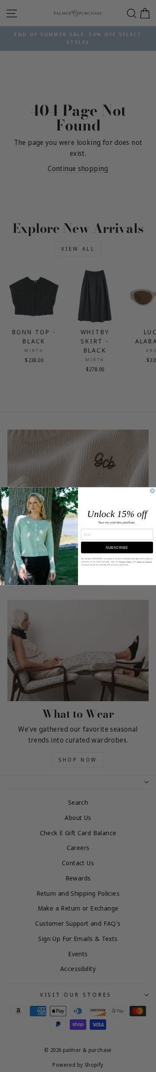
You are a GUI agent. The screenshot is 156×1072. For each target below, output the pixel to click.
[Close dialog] (152, 491)
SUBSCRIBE (117, 547)
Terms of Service (144, 562)
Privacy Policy (125, 562)
